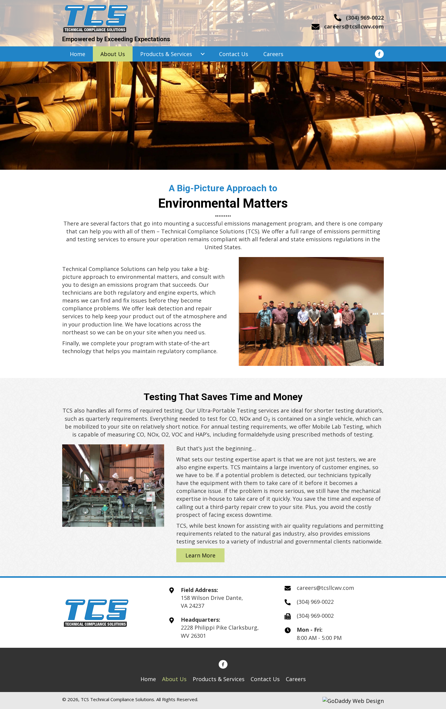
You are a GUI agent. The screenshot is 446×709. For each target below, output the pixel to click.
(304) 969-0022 (365, 17)
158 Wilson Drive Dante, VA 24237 (212, 601)
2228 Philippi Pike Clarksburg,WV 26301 (220, 631)
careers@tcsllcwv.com (354, 26)
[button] (202, 54)
